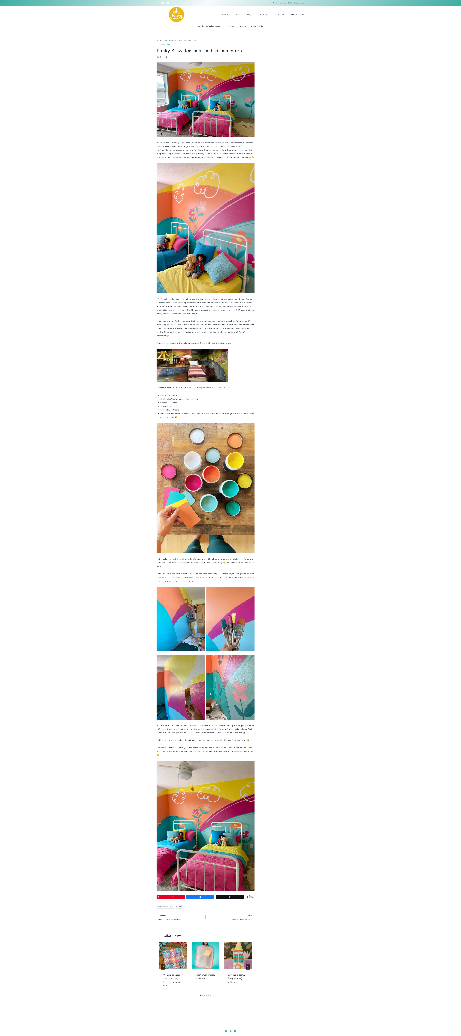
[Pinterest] (168, 3)
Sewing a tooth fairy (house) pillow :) (236, 978)
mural (179, 906)
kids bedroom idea (165, 906)
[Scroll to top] (455, 1027)
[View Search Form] (303, 14)
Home (225, 14)
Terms (47, 1031)
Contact (281, 14)
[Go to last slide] (163, 967)
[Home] (157, 40)
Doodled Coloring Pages (209, 26)
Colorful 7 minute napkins (169, 917)
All (158, 45)
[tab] (200, 995)
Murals (243, 26)
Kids (163, 45)
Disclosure (34, 1031)
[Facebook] (158, 3)
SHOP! (294, 14)
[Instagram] (163, 3)
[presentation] (173, 955)
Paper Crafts (257, 26)
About (237, 14)
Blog (249, 14)
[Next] (248, 967)
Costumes (229, 26)
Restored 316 (452, 1031)
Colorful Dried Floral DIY (243, 917)
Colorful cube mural (296, 3)
